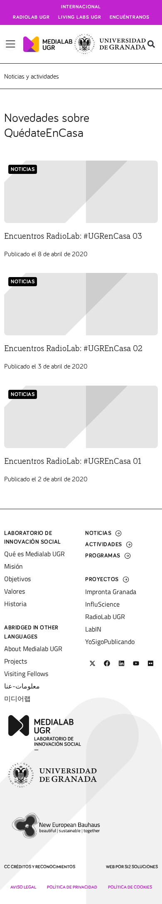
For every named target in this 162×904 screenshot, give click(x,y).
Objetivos (17, 579)
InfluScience (102, 604)
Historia (15, 603)
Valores (14, 591)
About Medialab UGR (33, 648)
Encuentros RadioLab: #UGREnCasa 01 (72, 461)
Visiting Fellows (26, 673)
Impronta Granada (110, 591)
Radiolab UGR (31, 17)
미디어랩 (17, 698)
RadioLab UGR (105, 616)
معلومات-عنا (22, 686)
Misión (13, 566)
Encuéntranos (130, 17)
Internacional (81, 7)
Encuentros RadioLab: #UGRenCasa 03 (73, 236)
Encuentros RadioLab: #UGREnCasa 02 (73, 348)
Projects (15, 661)
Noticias (22, 169)
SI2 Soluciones (141, 866)
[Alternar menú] (10, 44)
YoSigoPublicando (110, 641)
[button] (151, 44)
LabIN (93, 629)
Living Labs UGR (79, 17)
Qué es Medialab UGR (34, 554)
